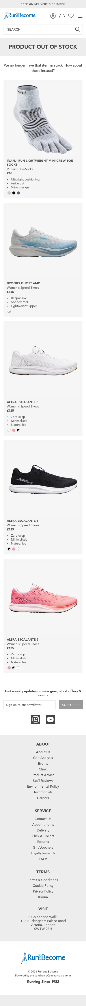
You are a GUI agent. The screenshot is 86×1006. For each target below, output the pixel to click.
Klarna (43, 897)
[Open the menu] (80, 16)
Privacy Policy (43, 891)
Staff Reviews (43, 781)
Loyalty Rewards (43, 853)
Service (43, 811)
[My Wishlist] (71, 16)
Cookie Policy (43, 886)
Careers (43, 798)
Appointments (43, 825)
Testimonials (43, 792)
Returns (43, 842)
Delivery (43, 830)
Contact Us (43, 819)
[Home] (20, 16)
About (43, 744)
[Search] (77, 29)
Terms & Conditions (43, 880)
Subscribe (70, 705)
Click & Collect (43, 836)
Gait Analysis (43, 758)
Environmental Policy (43, 786)
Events (43, 764)
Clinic (43, 769)
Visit (43, 909)
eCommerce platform (58, 975)
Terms (43, 872)
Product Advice (43, 775)
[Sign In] (53, 16)
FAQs (43, 859)
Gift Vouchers (43, 848)
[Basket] (62, 16)
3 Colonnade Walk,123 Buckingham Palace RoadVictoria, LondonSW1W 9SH (43, 923)
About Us (43, 752)
